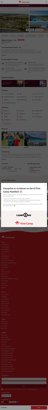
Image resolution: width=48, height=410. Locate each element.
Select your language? (29, 200)
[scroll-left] (1, 191)
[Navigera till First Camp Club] (1, 2)
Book (39, 407)
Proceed (40, 217)
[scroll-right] (47, 191)
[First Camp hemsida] (24, 2)
